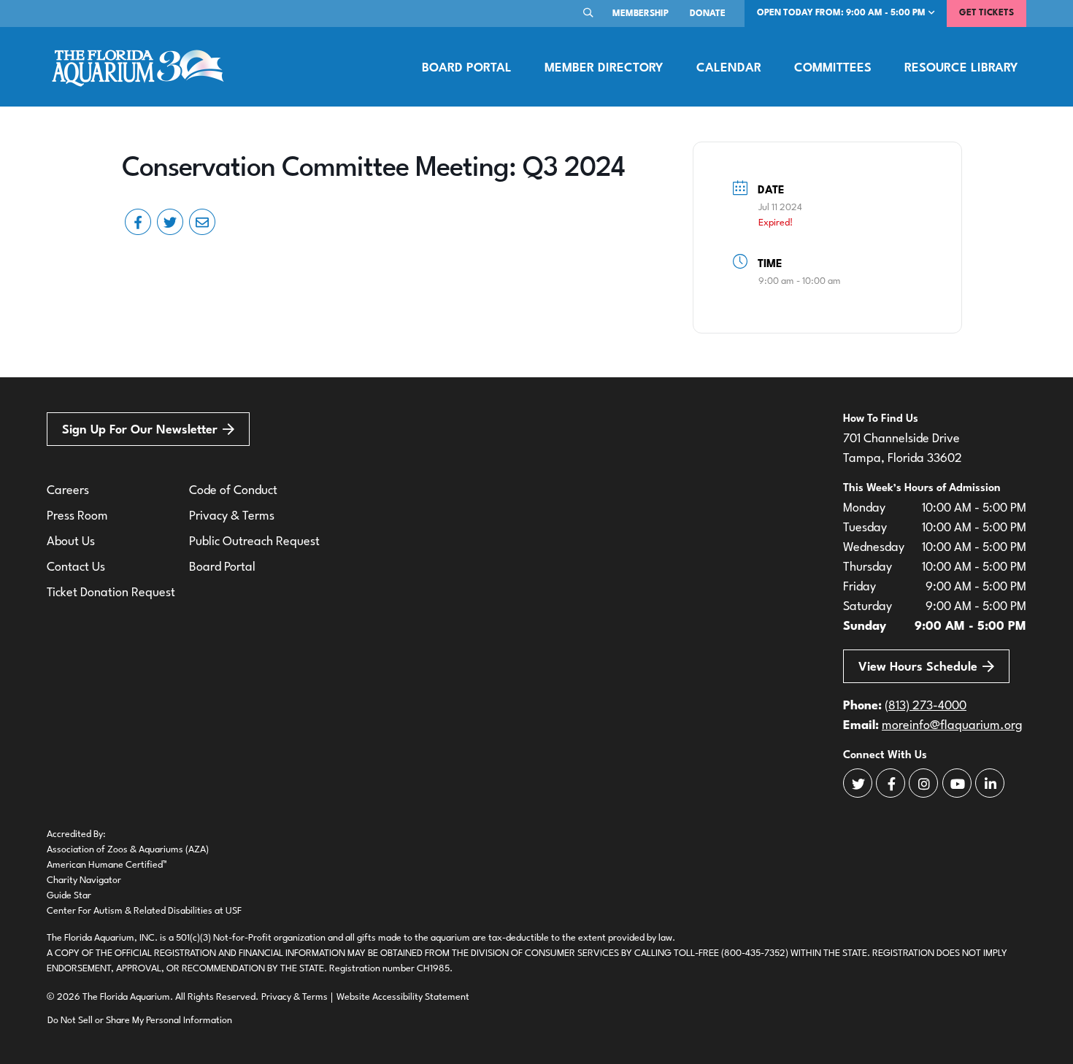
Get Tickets (986, 13)
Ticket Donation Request (111, 593)
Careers (68, 491)
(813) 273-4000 (925, 706)
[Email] (202, 227)
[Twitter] (170, 227)
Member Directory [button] (604, 68)
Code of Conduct (233, 491)
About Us (71, 542)
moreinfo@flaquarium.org (952, 726)
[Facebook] (138, 227)
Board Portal (467, 68)
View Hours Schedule (919, 667)
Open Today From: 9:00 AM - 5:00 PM (841, 13)
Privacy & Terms (231, 516)
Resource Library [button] (961, 68)
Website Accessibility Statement (402, 997)
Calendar (728, 68)
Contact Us (76, 567)
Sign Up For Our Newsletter (141, 430)
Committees (833, 68)
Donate (708, 13)
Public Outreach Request (254, 542)
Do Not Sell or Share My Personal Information (139, 1020)
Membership (640, 13)
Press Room (77, 516)
